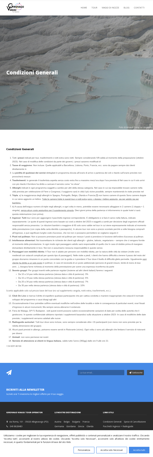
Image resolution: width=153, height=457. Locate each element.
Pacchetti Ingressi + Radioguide (118, 426)
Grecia (81, 426)
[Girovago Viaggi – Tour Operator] (15, 7)
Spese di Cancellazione (135, 421)
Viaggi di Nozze (110, 7)
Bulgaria (76, 421)
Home (84, 7)
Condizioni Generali (112, 421)
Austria (58, 421)
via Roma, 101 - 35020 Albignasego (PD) (28, 421)
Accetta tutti (139, 450)
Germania (59, 426)
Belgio (67, 421)
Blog (126, 7)
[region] (76, 443)
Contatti (139, 7)
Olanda (90, 426)
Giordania (71, 426)
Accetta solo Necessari (112, 450)
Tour (94, 7)
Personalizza (84, 450)
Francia (85, 421)
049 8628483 (16, 426)
